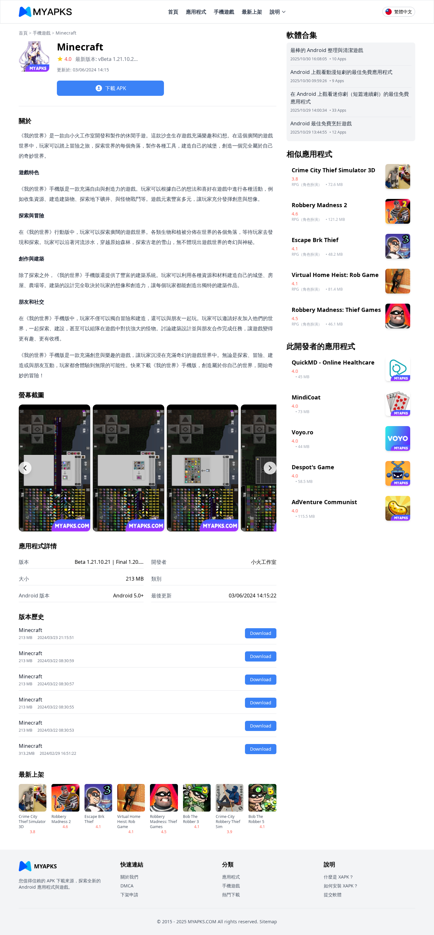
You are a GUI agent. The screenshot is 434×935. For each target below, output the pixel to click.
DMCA (126, 886)
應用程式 (196, 11)
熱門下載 (231, 895)
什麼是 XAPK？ (339, 877)
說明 (275, 11)
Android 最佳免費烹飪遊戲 (321, 123)
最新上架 (252, 11)
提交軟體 (333, 895)
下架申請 (129, 895)
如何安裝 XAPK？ (341, 886)
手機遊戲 (224, 11)
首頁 (173, 11)
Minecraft (66, 33)
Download (260, 633)
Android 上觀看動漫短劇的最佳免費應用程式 (341, 72)
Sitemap (268, 922)
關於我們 (129, 877)
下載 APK (115, 88)
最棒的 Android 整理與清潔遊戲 (326, 50)
